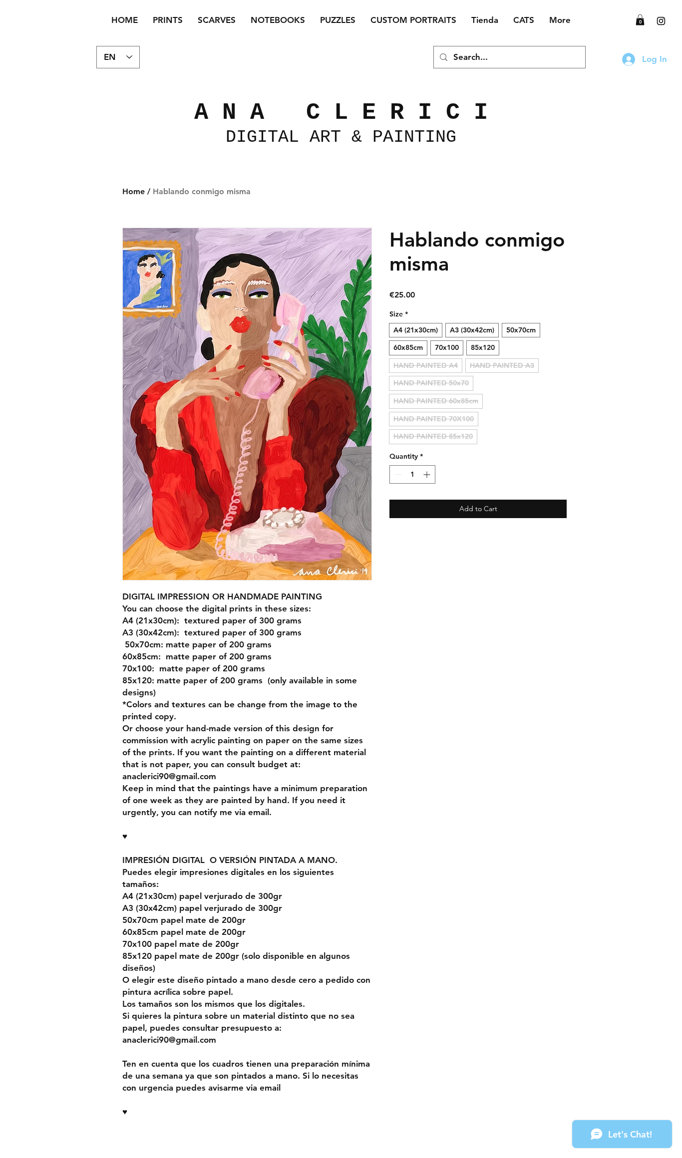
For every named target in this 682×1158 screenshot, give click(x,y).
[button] (640, 19)
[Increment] (427, 474)
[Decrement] (397, 474)
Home (133, 191)
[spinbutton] (412, 474)
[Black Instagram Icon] (661, 20)
